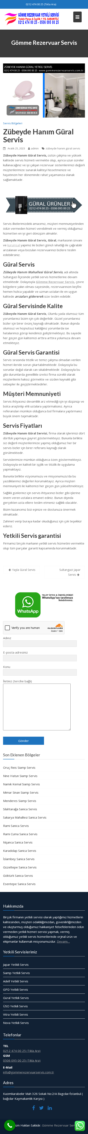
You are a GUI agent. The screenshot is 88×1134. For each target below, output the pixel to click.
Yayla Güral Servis (23, 570)
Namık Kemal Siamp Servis (21, 784)
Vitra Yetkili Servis (15, 1014)
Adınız (7, 638)
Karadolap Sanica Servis (19, 851)
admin (35, 148)
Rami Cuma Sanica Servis (20, 834)
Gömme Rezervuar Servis (60, 1125)
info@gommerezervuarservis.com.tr (28, 1072)
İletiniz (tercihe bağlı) (17, 681)
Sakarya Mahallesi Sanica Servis (24, 817)
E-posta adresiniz (15, 652)
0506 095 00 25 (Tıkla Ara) (22, 1060)
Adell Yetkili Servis (15, 981)
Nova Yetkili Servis (16, 1023)
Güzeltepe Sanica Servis (20, 867)
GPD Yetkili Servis (15, 989)
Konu (6, 667)
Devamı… (63, 941)
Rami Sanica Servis (16, 826)
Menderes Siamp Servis (19, 801)
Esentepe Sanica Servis (19, 884)
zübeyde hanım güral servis (63, 148)
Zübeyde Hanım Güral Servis (38, 135)
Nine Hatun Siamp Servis (20, 776)
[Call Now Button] (9, 1125)
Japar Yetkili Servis (16, 965)
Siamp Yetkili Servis (16, 973)
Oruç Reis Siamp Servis (19, 767)
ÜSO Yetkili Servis (15, 1006)
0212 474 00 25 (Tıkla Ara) (41, 4)
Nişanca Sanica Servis (18, 842)
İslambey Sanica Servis (19, 859)
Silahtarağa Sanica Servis (20, 809)
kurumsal (13, 245)
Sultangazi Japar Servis (69, 572)
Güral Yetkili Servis (16, 998)
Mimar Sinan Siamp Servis (20, 792)
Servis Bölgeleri (12, 123)
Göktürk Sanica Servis (18, 876)
